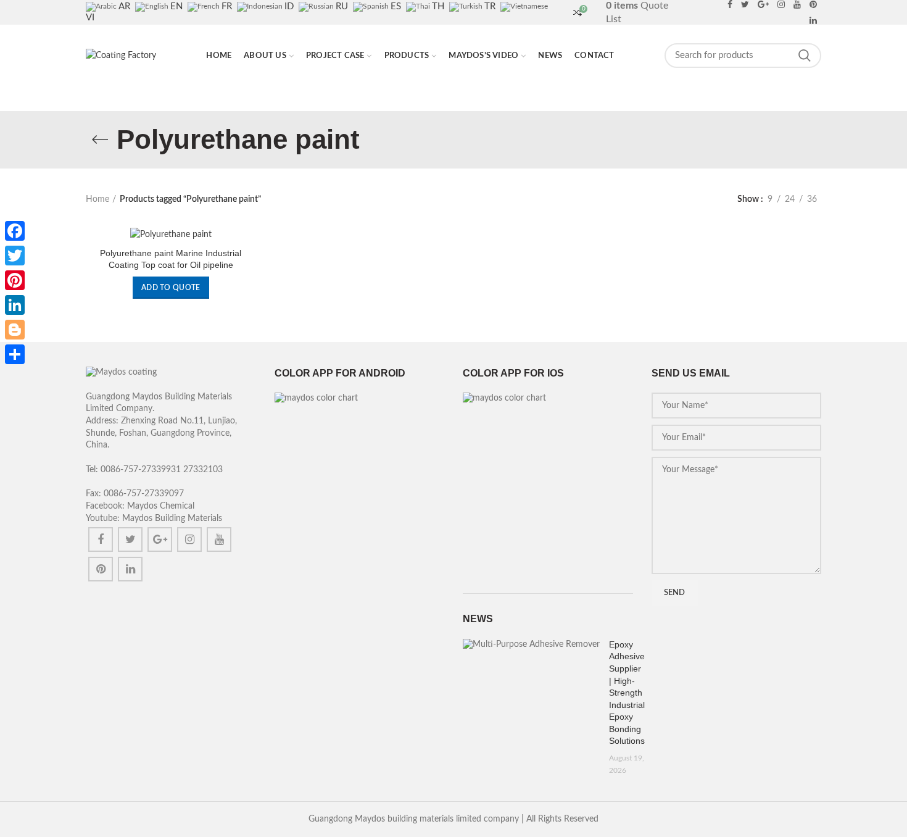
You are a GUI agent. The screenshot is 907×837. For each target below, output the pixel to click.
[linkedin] (813, 20)
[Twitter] (130, 539)
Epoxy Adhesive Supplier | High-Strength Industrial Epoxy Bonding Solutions (627, 692)
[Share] (14, 354)
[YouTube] (219, 539)
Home (97, 199)
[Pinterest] (100, 569)
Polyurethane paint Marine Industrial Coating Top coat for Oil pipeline (170, 258)
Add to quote (171, 287)
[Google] (159, 539)
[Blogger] (14, 329)
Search (804, 55)
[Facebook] (100, 539)
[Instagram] (189, 539)
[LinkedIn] (14, 305)
